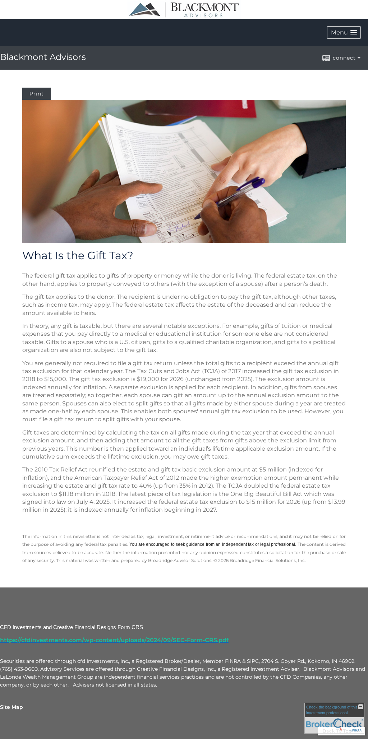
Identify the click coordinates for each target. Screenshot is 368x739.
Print (36, 93)
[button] (344, 32)
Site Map (11, 707)
